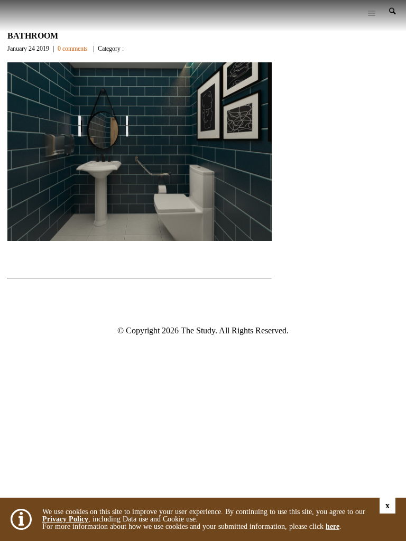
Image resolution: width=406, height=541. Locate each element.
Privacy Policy (65, 519)
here (332, 526)
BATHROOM (32, 35)
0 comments (73, 48)
